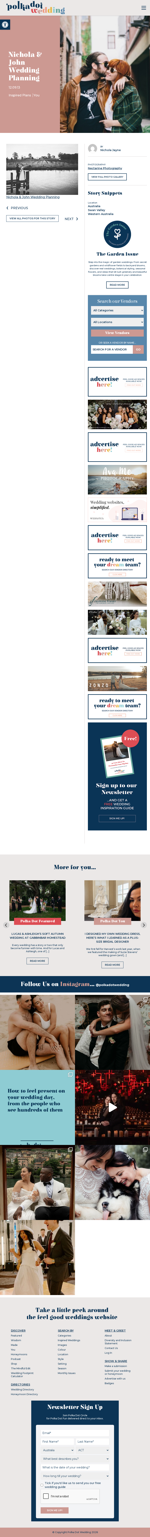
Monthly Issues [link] (66, 1373)
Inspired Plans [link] (20, 95)
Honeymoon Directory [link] (24, 1394)
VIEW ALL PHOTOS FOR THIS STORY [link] (32, 218)
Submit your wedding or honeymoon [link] (117, 1372)
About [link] (108, 1335)
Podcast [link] (16, 1359)
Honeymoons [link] (19, 1354)
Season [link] (62, 1368)
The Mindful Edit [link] (20, 1368)
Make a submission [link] (116, 1366)
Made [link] (14, 1345)
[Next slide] (144, 925)
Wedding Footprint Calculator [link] (22, 1375)
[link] (5, 25)
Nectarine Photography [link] (105, 168)
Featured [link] (16, 1335)
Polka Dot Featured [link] (37, 921)
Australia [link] (94, 206)
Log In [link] (108, 1352)
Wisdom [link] (16, 1340)
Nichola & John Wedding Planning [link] (33, 197)
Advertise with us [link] (115, 1378)
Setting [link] (62, 1363)
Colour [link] (62, 1349)
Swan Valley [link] (96, 210)
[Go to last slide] (6, 925)
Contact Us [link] (111, 1348)
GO (138, 349)
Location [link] (63, 1354)
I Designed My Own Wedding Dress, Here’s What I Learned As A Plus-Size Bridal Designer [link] (112, 937)
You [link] (36, 95)
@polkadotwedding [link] (112, 985)
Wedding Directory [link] (22, 1389)
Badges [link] (109, 1383)
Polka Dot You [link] (112, 921)
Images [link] (62, 1345)
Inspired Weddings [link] (69, 1340)
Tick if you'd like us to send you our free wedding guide (73, 1485)
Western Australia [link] (100, 214)
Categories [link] (64, 1335)
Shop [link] (14, 1363)
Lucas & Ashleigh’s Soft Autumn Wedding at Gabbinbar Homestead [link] (37, 936)
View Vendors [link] (117, 333)
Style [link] (61, 1359)
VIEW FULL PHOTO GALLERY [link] (107, 177)
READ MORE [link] (117, 284)
